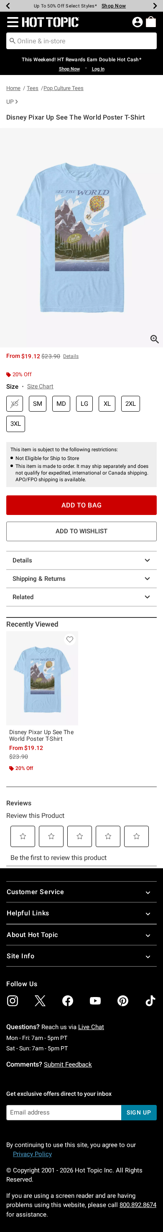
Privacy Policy (32, 1154)
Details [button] (71, 356)
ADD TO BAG (81, 505)
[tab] (81, 237)
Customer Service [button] (35, 892)
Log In (98, 69)
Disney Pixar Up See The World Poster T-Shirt (41, 735)
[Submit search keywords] (12, 40)
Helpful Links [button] (28, 913)
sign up (139, 1112)
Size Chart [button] (40, 386)
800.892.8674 (138, 1205)
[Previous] (8, 5)
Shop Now (110, 6)
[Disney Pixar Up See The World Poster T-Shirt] (42, 678)
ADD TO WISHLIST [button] (81, 531)
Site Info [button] (20, 956)
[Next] (155, 5)
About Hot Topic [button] (32, 935)
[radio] (14, 404)
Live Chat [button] (91, 1027)
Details (22, 560)
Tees (32, 88)
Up (10, 101)
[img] (12, 1001)
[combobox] (81, 40)
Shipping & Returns (39, 578)
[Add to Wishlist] (70, 639)
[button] (11, 22)
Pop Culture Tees (63, 88)
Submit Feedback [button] (68, 1064)
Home (13, 88)
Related (23, 597)
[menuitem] (150, 21)
